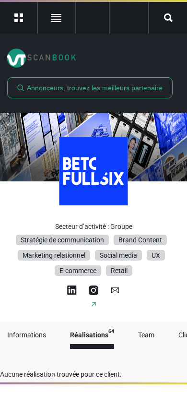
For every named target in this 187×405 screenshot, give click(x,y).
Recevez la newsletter (129, 18)
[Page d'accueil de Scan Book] (93, 58)
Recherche (168, 18)
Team (146, 335)
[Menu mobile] (19, 18)
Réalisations (92, 335)
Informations (26, 335)
